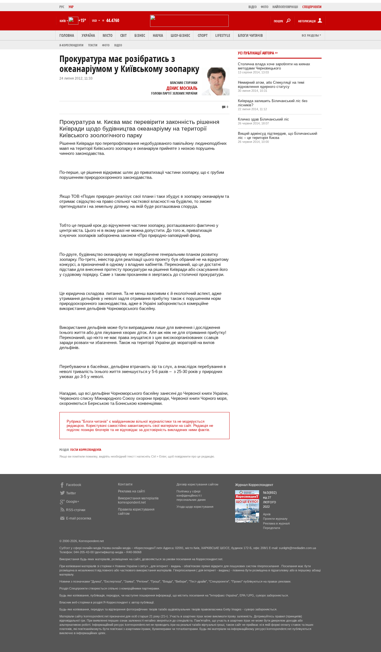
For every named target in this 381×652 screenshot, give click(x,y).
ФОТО (264, 6)
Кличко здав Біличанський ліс (263, 119)
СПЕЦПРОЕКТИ (312, 6)
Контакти (125, 484)
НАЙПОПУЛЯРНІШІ (285, 6)
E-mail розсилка (78, 518)
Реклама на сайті (131, 491)
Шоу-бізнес (180, 35)
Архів (267, 514)
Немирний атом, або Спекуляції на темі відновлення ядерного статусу (271, 84)
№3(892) (270, 493)
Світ (123, 35)
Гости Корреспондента (85, 450)
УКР (71, 6)
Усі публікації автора (256, 53)
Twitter (71, 493)
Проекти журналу (275, 518)
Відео (118, 45)
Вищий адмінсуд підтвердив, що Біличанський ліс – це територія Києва (277, 135)
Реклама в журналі (276, 523)
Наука (158, 35)
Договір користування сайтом (197, 484)
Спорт (203, 35)
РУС (61, 6)
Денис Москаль (182, 88)
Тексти (92, 45)
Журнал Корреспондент (254, 485)
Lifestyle (222, 35)
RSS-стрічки (75, 510)
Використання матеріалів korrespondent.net (138, 500)
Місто (107, 35)
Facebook (73, 485)
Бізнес (139, 35)
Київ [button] (63, 21)
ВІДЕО (253, 6)
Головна (66, 35)
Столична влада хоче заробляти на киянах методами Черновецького (274, 66)
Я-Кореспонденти (71, 45)
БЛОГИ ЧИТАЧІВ (250, 35)
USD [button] (95, 20)
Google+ (72, 502)
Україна (88, 35)
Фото (106, 45)
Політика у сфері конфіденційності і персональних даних (191, 495)
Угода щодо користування (195, 506)
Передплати (271, 528)
